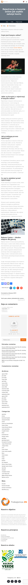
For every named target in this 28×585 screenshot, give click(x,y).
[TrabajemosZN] (7, 2)
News (3, 453)
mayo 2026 (4, 379)
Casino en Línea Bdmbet (7, 423)
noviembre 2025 (5, 390)
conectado (4, 308)
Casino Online (5, 425)
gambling (4, 438)
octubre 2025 (5, 392)
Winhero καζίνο (5, 477)
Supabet (4, 469)
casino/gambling (5, 429)
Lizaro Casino (5, 449)
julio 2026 (4, 375)
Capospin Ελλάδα (6, 419)
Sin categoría (5, 462)
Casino (3, 421)
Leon (3, 447)
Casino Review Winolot (7, 427)
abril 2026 (4, 381)
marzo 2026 (4, 383)
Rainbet (3, 460)
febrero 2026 (5, 385)
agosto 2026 (4, 373)
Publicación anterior (6, 294)
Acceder (4, 483)
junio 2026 (4, 377)
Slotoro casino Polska (6, 464)
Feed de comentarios (6, 487)
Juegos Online (5, 445)
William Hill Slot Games (7, 475)
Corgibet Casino (5, 430)
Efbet (3, 432)
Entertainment (5, 434)
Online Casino (5, 455)
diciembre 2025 (5, 388)
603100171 (15, 330)
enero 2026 (4, 386)
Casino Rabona (17, 47)
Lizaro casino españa (6, 451)
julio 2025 (4, 398)
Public (12, 21)
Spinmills (4, 468)
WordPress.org (5, 489)
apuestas (4, 414)
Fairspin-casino (5, 436)
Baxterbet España (6, 418)
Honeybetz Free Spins (7, 442)
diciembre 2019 (5, 405)
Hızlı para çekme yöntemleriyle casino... (13, 298)
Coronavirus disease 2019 (8, 293)
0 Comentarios (12, 25)
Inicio (7, 21)
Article (3, 416)
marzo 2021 (4, 403)
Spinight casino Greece (7, 466)
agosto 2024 (4, 401)
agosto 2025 (4, 396)
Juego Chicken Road (6, 443)
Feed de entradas (6, 485)
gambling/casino (5, 440)
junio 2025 (4, 399)
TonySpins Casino (6, 471)
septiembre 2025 (6, 394)
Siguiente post (21, 300)
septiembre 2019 (6, 407)
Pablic (3, 456)
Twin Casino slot (5, 473)
